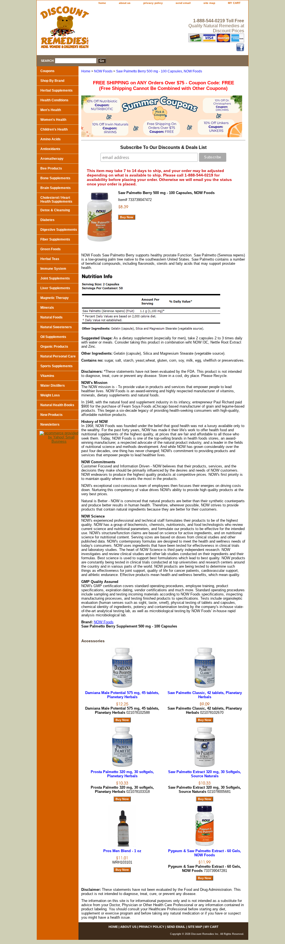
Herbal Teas (49, 259)
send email (183, 2)
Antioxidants (50, 149)
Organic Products (54, 347)
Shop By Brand (52, 81)
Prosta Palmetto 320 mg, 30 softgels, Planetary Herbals (122, 774)
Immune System (53, 269)
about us (125, 2)
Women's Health (53, 120)
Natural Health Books (57, 405)
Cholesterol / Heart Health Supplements (56, 199)
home (102, 2)
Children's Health (54, 129)
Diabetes (47, 220)
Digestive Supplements (58, 230)
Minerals (47, 308)
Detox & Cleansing (55, 210)
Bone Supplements (55, 178)
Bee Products (51, 168)
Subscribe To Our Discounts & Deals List (163, 147)
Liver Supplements (55, 288)
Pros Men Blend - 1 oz (122, 851)
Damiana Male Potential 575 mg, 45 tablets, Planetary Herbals (122, 695)
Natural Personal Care (58, 356)
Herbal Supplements (56, 90)
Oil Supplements (53, 337)
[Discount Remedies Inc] (106, 29)
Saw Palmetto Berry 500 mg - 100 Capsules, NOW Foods (159, 71)
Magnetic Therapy (54, 298)
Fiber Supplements (55, 239)
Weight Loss (50, 395)
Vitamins (47, 376)
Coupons (47, 71)
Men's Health (50, 110)
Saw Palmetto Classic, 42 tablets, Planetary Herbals (205, 695)
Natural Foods (51, 317)
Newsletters (50, 424)
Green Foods (50, 249)
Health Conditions (54, 100)
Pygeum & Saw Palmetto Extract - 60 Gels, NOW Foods (204, 853)
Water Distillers (52, 386)
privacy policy (153, 2)
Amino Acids (50, 139)
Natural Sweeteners (56, 327)
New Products (51, 415)
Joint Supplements (55, 278)
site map (209, 2)
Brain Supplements (55, 188)
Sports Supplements (56, 366)
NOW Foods (103, 71)
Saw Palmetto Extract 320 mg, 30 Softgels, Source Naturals (204, 774)
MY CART (234, 2)
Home (85, 71)
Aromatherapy (51, 159)
